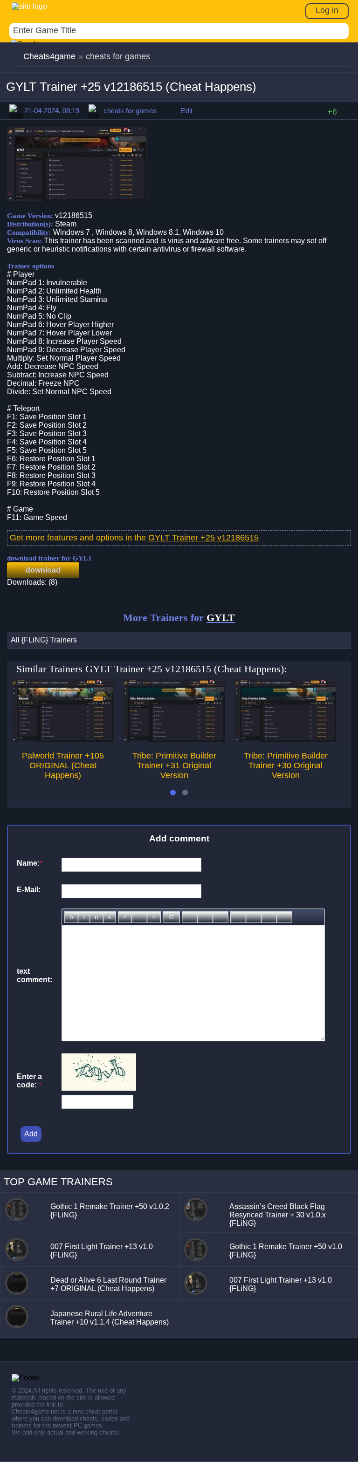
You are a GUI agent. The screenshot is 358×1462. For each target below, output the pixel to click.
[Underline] (96, 917)
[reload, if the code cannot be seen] (99, 1088)
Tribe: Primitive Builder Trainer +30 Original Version (286, 765)
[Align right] (154, 917)
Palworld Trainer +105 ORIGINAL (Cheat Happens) (63, 765)
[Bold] (71, 917)
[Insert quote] (254, 917)
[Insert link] (190, 917)
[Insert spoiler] (284, 917)
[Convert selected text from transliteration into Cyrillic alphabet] (269, 917)
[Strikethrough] (109, 917)
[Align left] (125, 917)
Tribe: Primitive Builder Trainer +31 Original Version (174, 765)
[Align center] (139, 917)
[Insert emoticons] (171, 917)
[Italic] (84, 917)
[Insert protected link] (205, 917)
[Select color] (220, 917)
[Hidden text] (238, 917)
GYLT (221, 617)
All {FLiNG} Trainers (44, 640)
